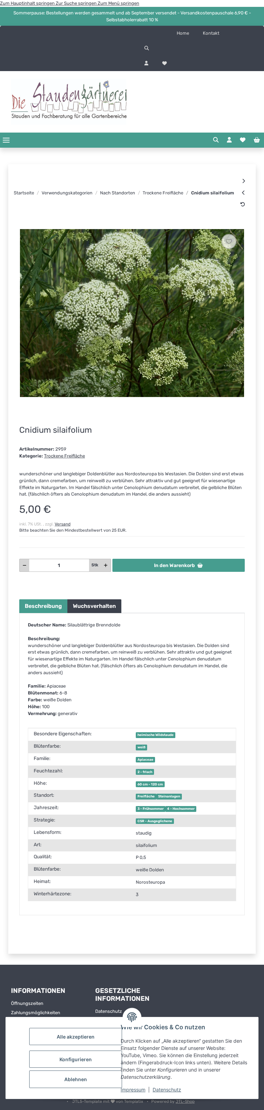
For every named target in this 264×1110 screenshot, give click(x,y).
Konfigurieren (75, 1059)
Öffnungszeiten (27, 1003)
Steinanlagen (169, 796)
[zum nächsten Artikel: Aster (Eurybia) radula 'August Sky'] (243, 181)
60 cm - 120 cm (150, 784)
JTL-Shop (185, 1101)
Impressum (133, 1089)
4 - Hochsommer (181, 809)
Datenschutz (167, 1089)
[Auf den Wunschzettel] (228, 241)
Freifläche (146, 796)
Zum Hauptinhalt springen (28, 3)
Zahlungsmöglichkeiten (35, 1012)
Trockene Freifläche (64, 455)
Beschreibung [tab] (43, 606)
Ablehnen (75, 1079)
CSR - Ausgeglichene (155, 821)
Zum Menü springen (118, 3)
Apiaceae (145, 759)
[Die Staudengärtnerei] (68, 102)
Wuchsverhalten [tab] (94, 606)
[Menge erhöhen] (106, 565)
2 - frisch (145, 772)
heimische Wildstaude (156, 735)
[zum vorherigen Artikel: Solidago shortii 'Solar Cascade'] (243, 193)
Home (183, 33)
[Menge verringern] (25, 565)
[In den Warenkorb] (24, 225)
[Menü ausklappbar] (6, 140)
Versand (62, 524)
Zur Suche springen (77, 3)
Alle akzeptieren (76, 1037)
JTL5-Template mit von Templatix (108, 1101)
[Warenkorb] (257, 140)
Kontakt (211, 33)
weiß (141, 747)
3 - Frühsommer (151, 809)
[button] (198, 48)
